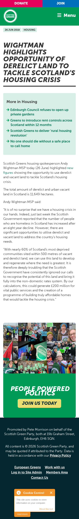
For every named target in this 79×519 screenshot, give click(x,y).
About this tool (46, 509)
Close (51, 492)
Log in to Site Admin (26, 472)
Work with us (55, 467)
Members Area (57, 472)
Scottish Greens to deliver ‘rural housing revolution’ (41, 133)
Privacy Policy (60, 455)
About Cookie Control (18, 492)
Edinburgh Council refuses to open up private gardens (39, 112)
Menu (70, 15)
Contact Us (39, 478)
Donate (21, 3)
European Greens (27, 467)
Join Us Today (39, 403)
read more (22, 514)
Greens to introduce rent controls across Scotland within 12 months (41, 122)
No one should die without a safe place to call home (40, 143)
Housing (29, 29)
